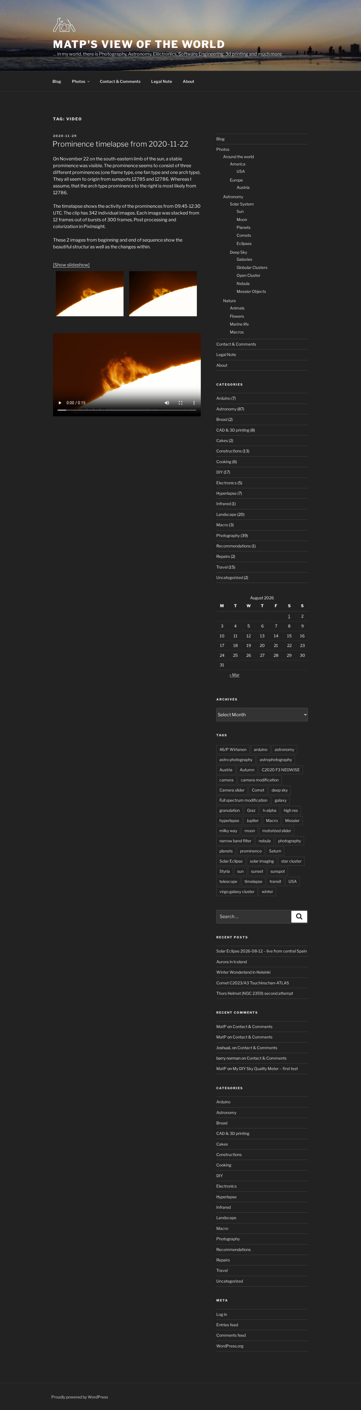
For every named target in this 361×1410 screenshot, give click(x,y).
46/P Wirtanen (232, 749)
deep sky (280, 790)
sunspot (277, 871)
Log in (221, 1314)
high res (291, 810)
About (188, 81)
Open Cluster (248, 275)
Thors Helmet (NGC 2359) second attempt (254, 993)
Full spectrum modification (243, 800)
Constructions (229, 450)
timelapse (253, 881)
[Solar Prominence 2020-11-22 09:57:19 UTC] (90, 293)
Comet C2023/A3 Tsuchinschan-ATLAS (252, 982)
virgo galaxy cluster (236, 891)
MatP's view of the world (139, 44)
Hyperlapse (226, 493)
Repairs (223, 556)
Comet (258, 790)
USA (241, 171)
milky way (228, 830)
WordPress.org (229, 1345)
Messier (292, 820)
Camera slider (232, 790)
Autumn (247, 769)
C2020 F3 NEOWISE (281, 769)
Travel (222, 567)
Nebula (243, 283)
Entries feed (227, 1324)
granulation (229, 810)
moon (250, 830)
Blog (56, 81)
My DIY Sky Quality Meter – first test (265, 1068)
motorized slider (276, 830)
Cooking (223, 461)
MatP (221, 1026)
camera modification (260, 779)
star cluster (291, 861)
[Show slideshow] (71, 265)
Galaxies (244, 259)
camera (226, 779)
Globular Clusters (252, 267)
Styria (224, 871)
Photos (78, 81)
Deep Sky (238, 252)
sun (240, 871)
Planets (243, 227)
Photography (228, 535)
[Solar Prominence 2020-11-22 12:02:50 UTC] (163, 293)
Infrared (223, 503)
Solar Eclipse (231, 861)
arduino (260, 749)
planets (226, 850)
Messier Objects (251, 291)
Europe (236, 180)
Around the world (238, 156)
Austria (243, 187)
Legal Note (161, 81)
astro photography (235, 759)
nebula (265, 840)
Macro (222, 524)
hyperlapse (229, 820)
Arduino (223, 398)
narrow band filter (235, 840)
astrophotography (276, 759)
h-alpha (269, 810)
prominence (251, 850)
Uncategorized (229, 577)
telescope (228, 881)
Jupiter (252, 820)
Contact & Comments (120, 81)
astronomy (284, 749)
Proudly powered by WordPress (79, 1396)
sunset (257, 871)
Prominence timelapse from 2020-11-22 (120, 144)
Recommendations (233, 545)
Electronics (226, 482)
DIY (219, 472)
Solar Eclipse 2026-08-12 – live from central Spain (261, 951)
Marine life (239, 324)
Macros (237, 332)
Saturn (275, 850)
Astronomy (233, 196)
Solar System (242, 204)
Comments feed (231, 1335)
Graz (251, 810)
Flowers (237, 316)
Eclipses (244, 243)
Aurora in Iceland (231, 961)
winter (267, 891)
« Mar (234, 674)
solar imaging (262, 861)
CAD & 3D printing (232, 430)
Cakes (222, 440)
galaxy (281, 800)
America (237, 164)
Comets (244, 235)
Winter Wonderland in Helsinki (243, 972)
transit (275, 881)
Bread (221, 419)
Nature (229, 300)
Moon (242, 219)
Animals (237, 308)
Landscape (226, 514)
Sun (240, 211)
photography (289, 840)
